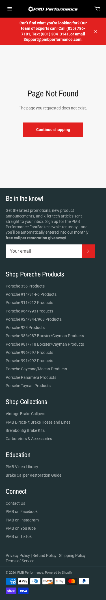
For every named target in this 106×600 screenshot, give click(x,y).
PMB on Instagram (22, 520)
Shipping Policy (72, 555)
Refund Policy (45, 555)
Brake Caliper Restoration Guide (33, 475)
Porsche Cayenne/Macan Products (36, 369)
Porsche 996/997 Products (29, 352)
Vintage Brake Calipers (25, 413)
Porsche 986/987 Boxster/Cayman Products (45, 335)
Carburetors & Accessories (29, 438)
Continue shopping (53, 129)
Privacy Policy (18, 555)
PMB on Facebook (22, 511)
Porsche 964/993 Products (29, 311)
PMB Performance (30, 572)
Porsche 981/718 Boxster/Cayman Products (45, 344)
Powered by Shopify (58, 572)
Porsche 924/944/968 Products (34, 319)
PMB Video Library (22, 466)
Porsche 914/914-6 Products (31, 294)
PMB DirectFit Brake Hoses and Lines (38, 422)
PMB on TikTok (19, 536)
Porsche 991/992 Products (29, 360)
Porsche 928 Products (25, 327)
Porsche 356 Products (25, 286)
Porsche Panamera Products (31, 377)
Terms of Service (20, 561)
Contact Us (15, 503)
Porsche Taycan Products (28, 385)
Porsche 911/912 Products (29, 302)
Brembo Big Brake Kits (25, 430)
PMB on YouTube (21, 528)
